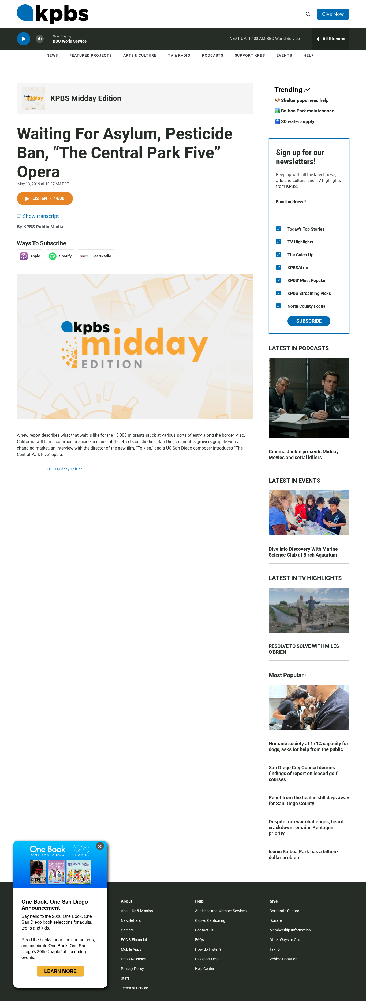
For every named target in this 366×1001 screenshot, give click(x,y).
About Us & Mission (137, 911)
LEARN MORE (60, 971)
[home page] (52, 14)
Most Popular (286, 675)
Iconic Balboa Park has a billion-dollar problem (303, 854)
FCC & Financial (134, 940)
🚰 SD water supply (294, 121)
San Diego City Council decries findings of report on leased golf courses (303, 773)
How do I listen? (208, 949)
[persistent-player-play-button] (23, 38)
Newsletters (131, 920)
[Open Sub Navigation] (62, 55)
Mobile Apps (131, 949)
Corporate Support (285, 911)
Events (284, 55)
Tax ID (275, 949)
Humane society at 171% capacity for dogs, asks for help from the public (308, 746)
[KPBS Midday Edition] (33, 98)
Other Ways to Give (285, 940)
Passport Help (207, 959)
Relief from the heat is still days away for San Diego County (309, 800)
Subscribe (309, 321)
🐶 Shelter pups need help (301, 100)
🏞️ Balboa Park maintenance (304, 110)
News (52, 55)
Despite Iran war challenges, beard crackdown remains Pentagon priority (306, 827)
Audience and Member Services (221, 911)
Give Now (333, 14)
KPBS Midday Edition (85, 98)
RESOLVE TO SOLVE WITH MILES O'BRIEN (304, 649)
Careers (127, 930)
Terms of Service (134, 988)
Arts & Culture (139, 55)
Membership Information (290, 930)
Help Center (204, 968)
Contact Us (204, 930)
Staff (125, 978)
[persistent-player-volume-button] (39, 39)
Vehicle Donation (283, 959)
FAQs (199, 940)
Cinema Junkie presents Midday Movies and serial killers (304, 454)
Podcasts (212, 55)
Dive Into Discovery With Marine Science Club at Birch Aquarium (303, 552)
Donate (276, 920)
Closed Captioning (210, 920)
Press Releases (133, 959)
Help (309, 55)
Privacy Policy (132, 968)
